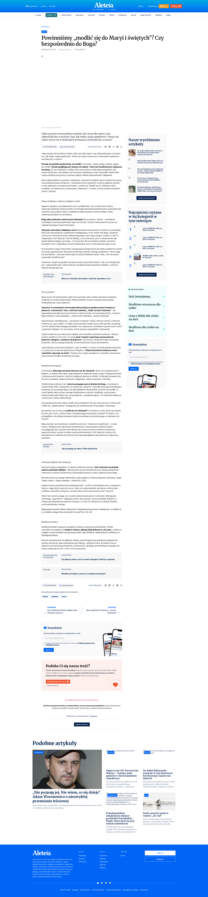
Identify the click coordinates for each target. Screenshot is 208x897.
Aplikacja (103, 859)
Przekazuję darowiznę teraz (56, 682)
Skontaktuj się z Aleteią (130, 890)
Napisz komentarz (82, 724)
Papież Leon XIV (145, 15)
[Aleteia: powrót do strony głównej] (104, 5)
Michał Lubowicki (65, 49)
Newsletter (103, 856)
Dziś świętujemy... (140, 296)
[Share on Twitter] (113, 147)
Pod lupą (102, 15)
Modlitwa (50, 15)
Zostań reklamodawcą (113, 890)
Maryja (45, 596)
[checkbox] (44, 643)
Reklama (102, 868)
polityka (111, 752)
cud (146, 795)
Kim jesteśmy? (85, 890)
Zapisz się (48, 650)
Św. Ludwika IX (112, 10)
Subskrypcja (104, 862)
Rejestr (162, 6)
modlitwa (62, 167)
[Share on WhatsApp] (121, 147)
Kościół (133, 15)
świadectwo (39, 752)
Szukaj (53, 6)
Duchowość (80, 15)
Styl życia (91, 15)
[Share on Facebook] (105, 147)
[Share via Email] (117, 147)
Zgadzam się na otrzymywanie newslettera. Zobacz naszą (70, 644)
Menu (39, 15)
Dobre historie (66, 15)
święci (64, 596)
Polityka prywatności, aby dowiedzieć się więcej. (146, 364)
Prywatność (144, 890)
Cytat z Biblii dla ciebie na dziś (144, 317)
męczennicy (112, 795)
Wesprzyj (175, 6)
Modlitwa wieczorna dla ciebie (145, 306)
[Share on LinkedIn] (109, 147)
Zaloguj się (153, 6)
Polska (168, 15)
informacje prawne (98, 890)
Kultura (111, 15)
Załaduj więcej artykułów (146, 198)
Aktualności (123, 15)
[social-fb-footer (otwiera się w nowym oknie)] (102, 883)
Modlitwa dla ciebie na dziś (144, 329)
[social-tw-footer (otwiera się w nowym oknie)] (106, 883)
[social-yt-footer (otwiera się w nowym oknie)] (98, 883)
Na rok (123, 856)
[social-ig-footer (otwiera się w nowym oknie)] (110, 883)
